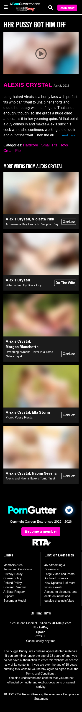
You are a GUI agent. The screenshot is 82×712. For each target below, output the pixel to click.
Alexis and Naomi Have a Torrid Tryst (30, 478)
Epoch (40, 632)
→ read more (66, 135)
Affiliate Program (14, 591)
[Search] (50, 7)
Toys (64, 145)
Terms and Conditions (17, 569)
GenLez (69, 222)
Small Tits (49, 145)
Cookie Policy (12, 578)
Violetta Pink (43, 219)
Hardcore (30, 145)
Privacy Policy (13, 574)
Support (8, 596)
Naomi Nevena (44, 473)
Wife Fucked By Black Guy (24, 285)
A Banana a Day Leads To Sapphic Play (32, 224)
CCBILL (41, 636)
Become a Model (14, 600)
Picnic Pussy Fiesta (19, 417)
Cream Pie (12, 151)
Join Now (67, 7)
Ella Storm (41, 412)
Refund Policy (12, 583)
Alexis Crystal (27, 85)
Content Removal (14, 587)
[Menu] (5, 6)
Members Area (13, 565)
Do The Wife (65, 283)
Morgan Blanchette (22, 347)
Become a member (41, 531)
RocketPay (40, 627)
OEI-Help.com (61, 623)
